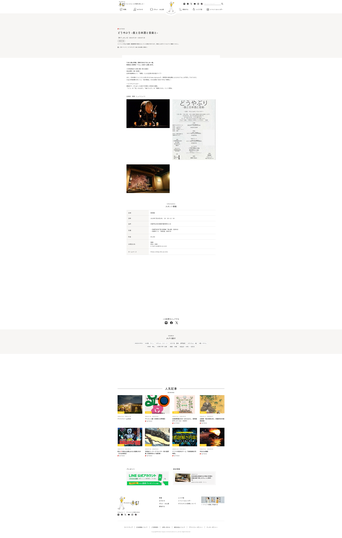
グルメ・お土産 (159, 9)
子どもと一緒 (193, 343)
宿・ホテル (203, 343)
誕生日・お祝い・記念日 (187, 346)
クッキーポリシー (212, 527)
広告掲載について (142, 527)
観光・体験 (173, 346)
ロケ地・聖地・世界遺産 (178, 343)
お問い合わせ (166, 527)
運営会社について (179, 527)
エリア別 (199, 9)
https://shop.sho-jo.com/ (159, 252)
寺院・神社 (151, 346)
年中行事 (121, 41)
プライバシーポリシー (196, 527)
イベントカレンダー (216, 9)
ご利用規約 (154, 527)
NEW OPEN (139, 343)
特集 (124, 9)
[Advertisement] (171, 23)
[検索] (222, 4)
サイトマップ (128, 527)
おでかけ (140, 9)
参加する (185, 9)
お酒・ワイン (150, 343)
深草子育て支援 (162, 346)
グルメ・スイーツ (162, 343)
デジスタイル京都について (187, 503)
